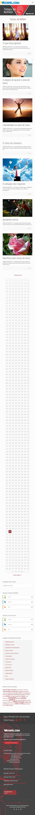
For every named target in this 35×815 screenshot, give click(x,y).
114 (10, 320)
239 (25, 363)
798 (22, 563)
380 (16, 414)
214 (22, 354)
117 (19, 320)
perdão (23, 698)
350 (22, 403)
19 (13, 286)
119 (25, 320)
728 (28, 537)
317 (19, 391)
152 (28, 331)
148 (16, 331)
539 (13, 471)
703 (25, 528)
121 (7, 323)
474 (10, 448)
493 (19, 454)
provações (5, 702)
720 (28, 534)
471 (25, 446)
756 (16, 548)
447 (25, 437)
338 (10, 400)
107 (13, 317)
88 (28, 308)
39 (25, 291)
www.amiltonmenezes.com (13, 760)
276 (16, 377)
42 (10, 294)
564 (16, 480)
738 (10, 543)
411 (13, 426)
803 (13, 565)
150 (22, 331)
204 (16, 351)
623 (25, 500)
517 (19, 463)
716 (16, 534)
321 (7, 394)
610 (10, 497)
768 (28, 551)
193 (7, 348)
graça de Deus (26, 694)
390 (22, 417)
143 (25, 328)
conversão (14, 693)
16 (28, 283)
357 (19, 406)
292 (16, 383)
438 (22, 434)
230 (22, 360)
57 (6, 300)
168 (28, 337)
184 (28, 343)
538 (10, 471)
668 (16, 517)
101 (19, 314)
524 (16, 466)
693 (19, 525)
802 (10, 565)
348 (16, 403)
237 (19, 363)
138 (10, 328)
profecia (23, 700)
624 (28, 500)
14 (22, 283)
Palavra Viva (8, 667)
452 (16, 440)
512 (28, 460)
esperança (5, 694)
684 (16, 523)
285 (19, 380)
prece (12, 699)
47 (25, 294)
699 (13, 528)
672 (28, 517)
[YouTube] (18, 809)
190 (22, 346)
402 (10, 423)
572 (16, 483)
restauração (9, 702)
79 (25, 306)
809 (7, 568)
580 (16, 486)
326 (22, 394)
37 (19, 291)
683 (13, 523)
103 (25, 314)
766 (22, 551)
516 (16, 463)
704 (28, 528)
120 (28, 320)
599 (25, 491)
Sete (6, 676)
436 (16, 434)
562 (10, 480)
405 (19, 423)
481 (7, 451)
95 (25, 311)
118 (22, 320)
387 (13, 417)
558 (22, 477)
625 (7, 503)
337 (7, 400)
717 (19, 534)
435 (13, 434)
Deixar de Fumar (9, 650)
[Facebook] (16, 809)
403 (13, 423)
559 (25, 477)
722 (10, 537)
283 (13, 380)
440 (28, 434)
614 (22, 497)
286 (22, 380)
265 (7, 374)
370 (10, 411)
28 (16, 288)
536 (28, 468)
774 (22, 554)
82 (10, 308)
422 (22, 428)
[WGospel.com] (10, 2)
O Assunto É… (8, 662)
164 (16, 337)
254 (22, 368)
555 (13, 477)
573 (19, 483)
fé (13, 694)
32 (28, 288)
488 (28, 451)
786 (10, 560)
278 (22, 377)
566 (22, 480)
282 (10, 380)
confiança (14, 691)
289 (7, 383)
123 (13, 323)
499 (13, 457)
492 (16, 454)
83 (13, 308)
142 (22, 328)
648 (28, 508)
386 (10, 417)
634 (10, 506)
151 (25, 331)
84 (16, 308)
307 (13, 388)
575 (25, 483)
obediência (17, 696)
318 (22, 391)
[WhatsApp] (14, 809)
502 (22, 457)
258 (10, 371)
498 (10, 457)
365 (19, 408)
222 (22, 357)
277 (19, 377)
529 (7, 468)
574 (22, 483)
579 (13, 486)
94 (22, 311)
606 (22, 494)
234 (10, 363)
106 (10, 317)
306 (10, 388)
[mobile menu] (32, 2)
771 (13, 554)
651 (13, 511)
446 (22, 437)
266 (10, 374)
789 (19, 560)
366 (22, 408)
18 (9, 286)
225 (7, 360)
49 (7, 297)
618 (10, 500)
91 (13, 311)
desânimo (26, 693)
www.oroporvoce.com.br (17, 754)
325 (19, 394)
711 (25, 531)
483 (13, 451)
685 (19, 523)
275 (13, 377)
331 (13, 397)
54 (22, 297)
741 (19, 543)
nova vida (12, 696)
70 (22, 303)
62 (22, 300)
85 (19, 308)
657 (7, 514)
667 (13, 517)
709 (19, 531)
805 (19, 565)
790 (22, 560)
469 (19, 446)
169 (7, 340)
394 (10, 420)
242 (10, 366)
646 (22, 508)
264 (28, 371)
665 (7, 517)
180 (16, 343)
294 (22, 383)
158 (22, 334)
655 (25, 511)
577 (7, 486)
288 (28, 380)
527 (25, 466)
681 (7, 523)
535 (25, 468)
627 (13, 503)
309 (19, 388)
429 (19, 431)
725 (19, 537)
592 (28, 488)
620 (16, 500)
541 (19, 471)
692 (16, 525)
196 (16, 348)
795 (13, 563)
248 (28, 366)
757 (19, 548)
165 (19, 337)
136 (28, 326)
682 (10, 523)
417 (7, 428)
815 (25, 568)
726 (22, 537)
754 (10, 548)
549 (19, 474)
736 (28, 540)
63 (25, 300)
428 (16, 431)
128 (28, 323)
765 (19, 551)
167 (25, 337)
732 (16, 540)
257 (7, 371)
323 (13, 394)
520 (28, 463)
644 (16, 508)
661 (19, 514)
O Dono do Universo (12, 143)
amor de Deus (7, 689)
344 (28, 400)
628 (16, 503)
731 (13, 540)
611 (13, 497)
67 (13, 303)
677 (19, 520)
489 (7, 454)
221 (19, 357)
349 (19, 403)
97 (6, 314)
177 (7, 343)
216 (28, 354)
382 (22, 414)
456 (28, 440)
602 (10, 494)
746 (10, 545)
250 (10, 368)
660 (16, 514)
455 (25, 440)
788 (16, 560)
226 (10, 360)
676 (16, 520)
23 (25, 286)
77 (19, 306)
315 (13, 391)
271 (25, 374)
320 (28, 391)
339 (13, 400)
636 (16, 506)
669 (19, 517)
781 (19, 557)
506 (10, 460)
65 (7, 303)
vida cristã (19, 704)
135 (25, 326)
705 (7, 531)
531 (13, 468)
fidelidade (10, 694)
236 (16, 363)
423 (25, 428)
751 (25, 545)
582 (22, 486)
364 (16, 408)
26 (10, 288)
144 (28, 328)
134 (22, 326)
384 (28, 414)
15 (25, 283)
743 (25, 543)
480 (28, 448)
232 (28, 360)
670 (22, 517)
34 (10, 291)
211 (13, 354)
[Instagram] (21, 809)
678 (22, 520)
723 (13, 537)
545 (7, 474)
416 (28, 426)
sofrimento (6, 704)
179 (13, 343)
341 (19, 400)
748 (16, 545)
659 (13, 514)
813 (19, 568)
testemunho (11, 704)
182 (22, 343)
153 (7, 334)
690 (10, 525)
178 (10, 343)
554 (10, 477)
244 (16, 366)
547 (13, 474)
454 (22, 440)
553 (7, 477)
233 (7, 363)
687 (25, 523)
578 (10, 486)
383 (25, 414)
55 (25, 297)
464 (28, 443)
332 (16, 397)
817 (13, 571)
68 (16, 303)
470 (22, 446)
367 (25, 408)
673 (7, 520)
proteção (28, 700)
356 (16, 406)
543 (25, 471)
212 (16, 354)
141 (19, 328)
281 (7, 380)
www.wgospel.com (15, 756)
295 (25, 383)
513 (7, 463)
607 (25, 494)
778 (10, 557)
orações (12, 697)
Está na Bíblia (8, 656)
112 (28, 317)
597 (19, 491)
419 (13, 428)
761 (7, 551)
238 (22, 363)
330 (10, 397)
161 (7, 337)
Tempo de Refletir (9, 679)
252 (16, 368)
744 (28, 543)
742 (22, 543)
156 (16, 334)
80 (28, 306)
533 (19, 468)
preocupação (18, 700)
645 (19, 508)
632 (28, 503)
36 (16, 291)
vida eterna (27, 704)
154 (10, 334)
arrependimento (19, 689)
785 (7, 560)
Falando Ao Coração (10, 659)
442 (10, 437)
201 (7, 351)
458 (10, 443)
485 (19, 451)
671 (25, 517)
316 (16, 391)
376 (28, 411)
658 (10, 514)
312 (28, 388)
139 (13, 328)
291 (13, 383)
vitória (4, 705)
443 (13, 437)
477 (19, 448)
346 (10, 403)
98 (10, 314)
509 (19, 460)
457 (7, 443)
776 (28, 554)
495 (25, 454)
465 (7, 446)
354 (10, 406)
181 (19, 343)
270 (22, 374)
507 (13, 460)
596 (16, 491)
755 (13, 548)
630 (22, 503)
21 (19, 286)
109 (19, 317)
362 (10, 408)
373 (19, 411)
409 (7, 426)
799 (25, 563)
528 (28, 466)
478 (22, 448)
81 (6, 308)
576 (28, 483)
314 (10, 391)
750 (22, 545)
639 (25, 506)
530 (10, 468)
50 (10, 297)
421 (19, 428)
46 (22, 294)
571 (13, 483)
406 (22, 423)
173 (19, 340)
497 (7, 457)
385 (7, 417)
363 (13, 408)
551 (25, 474)
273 (7, 377)
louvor (4, 696)
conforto (9, 693)
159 (25, 334)
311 (25, 388)
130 (10, 326)
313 (7, 391)
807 (25, 565)
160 (28, 334)
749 (19, 545)
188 (16, 346)
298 (10, 386)
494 (22, 454)
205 (19, 351)
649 (7, 511)
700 (16, 528)
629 (19, 503)
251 (13, 368)
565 (19, 480)
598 (22, 491)
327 (25, 394)
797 (19, 563)
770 (10, 554)
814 (22, 568)
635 (13, 506)
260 (16, 371)
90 (10, 311)
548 (16, 474)
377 (7, 414)
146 (10, 331)
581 (19, 486)
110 (22, 317)
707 (13, 531)
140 (16, 328)
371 (13, 411)
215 (25, 354)
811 (13, 568)
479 (25, 448)
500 (16, 457)
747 (13, 545)
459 (13, 443)
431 (25, 431)
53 (19, 297)
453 (19, 440)
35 (13, 291)
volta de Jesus (9, 705)
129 (7, 326)
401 (7, 423)
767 (25, 551)
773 (19, 554)
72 (28, 303)
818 (16, 571)
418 (10, 428)
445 (19, 437)
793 (7, 563)
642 (10, 508)
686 (22, 523)
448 (28, 437)
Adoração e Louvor (9, 644)
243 (13, 366)
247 (25, 366)
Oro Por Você (8, 664)
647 (25, 508)
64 (28, 300)
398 (22, 420)
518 (22, 463)
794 (10, 563)
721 (7, 537)
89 (7, 311)
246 (22, 366)
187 (13, 346)
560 (28, 477)
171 (13, 340)
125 (19, 323)
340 (16, 400)
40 (28, 291)
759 (25, 548)
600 (28, 491)
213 (19, 354)
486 (22, 451)
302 (22, 386)
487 (25, 451)
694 (22, 525)
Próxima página (17, 575)
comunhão (7, 691)
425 (7, 431)
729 (7, 540)
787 (13, 560)
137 (7, 328)
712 (28, 531)
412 (16, 426)
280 (28, 377)
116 (16, 320)
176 (28, 340)
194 (10, 348)
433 (7, 434)
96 (28, 311)
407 (25, 423)
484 (16, 451)
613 (19, 497)
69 (19, 303)
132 (16, 326)
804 (16, 565)
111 (25, 317)
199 (25, 348)
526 (22, 466)
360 (28, 406)
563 (13, 480)
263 (25, 371)
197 (19, 348)
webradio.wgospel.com (14, 762)
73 (6, 306)
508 (16, 460)
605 (19, 494)
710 (22, 531)
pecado (19, 698)
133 (19, 326)
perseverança (6, 700)
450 (10, 440)
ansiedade (13, 689)
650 (10, 511)
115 (13, 320)
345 (7, 403)
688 (28, 523)
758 (22, 548)
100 (16, 314)
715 (13, 534)
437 (19, 434)
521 (7, 466)
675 (13, 520)
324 (16, 394)
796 (16, 563)
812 (16, 568)
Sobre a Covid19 (23, 802)
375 (25, 411)
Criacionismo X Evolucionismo (12, 647)
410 (10, 426)
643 (13, 508)
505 (7, 460)
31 (25, 288)
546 (10, 474)
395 (13, 420)
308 (16, 388)
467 (13, 446)
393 (7, 420)
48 (28, 294)
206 (22, 351)
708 (16, 531)
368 (28, 408)
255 (25, 368)
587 (13, 488)
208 (28, 351)
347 (13, 403)
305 (7, 388)
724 (16, 537)
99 (13, 314)
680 (28, 520)
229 (19, 360)
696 (28, 525)
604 (16, 494)
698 (10, 528)
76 (16, 306)
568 (28, 480)
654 (22, 511)
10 (9, 283)
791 (25, 560)
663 (25, 514)
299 (13, 386)
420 (16, 428)
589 (19, 488)
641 (7, 508)
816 (28, 568)
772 (16, 554)
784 (28, 557)
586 (10, 488)
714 (10, 534)
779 (13, 557)
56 (28, 297)
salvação (20, 702)
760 (28, 548)
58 (10, 300)
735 (25, 540)
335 (25, 397)
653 (19, 511)
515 (13, 463)
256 (28, 368)
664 (28, 514)
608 (28, 494)
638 (22, 506)
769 (7, 554)
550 (22, 474)
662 (22, 514)
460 (16, 443)
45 (19, 294)
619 (13, 500)
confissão (5, 693)
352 (28, 403)
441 (7, 437)
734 (22, 540)
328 (28, 394)
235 (13, 363)
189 (19, 346)
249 (7, 368)
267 (13, 374)
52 (16, 297)
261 (19, 371)
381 (19, 414)
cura (23, 693)
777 (7, 557)
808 (28, 565)
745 (7, 545)
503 (25, 457)
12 (16, 283)
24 (28, 286)
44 (16, 294)
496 (28, 454)
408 (28, 423)
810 (10, 568)
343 (25, 400)
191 (25, 346)
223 (25, 357)
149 (19, 331)
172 (16, 340)
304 (28, 386)
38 (22, 291)
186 (10, 346)
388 (16, 417)
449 (7, 440)
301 (19, 386)
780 (16, 557)
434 (10, 434)
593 (7, 491)
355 (13, 406)
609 (7, 497)
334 (22, 397)
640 (28, 506)
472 (28, 446)
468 (16, 446)
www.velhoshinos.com (16, 757)
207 (25, 351)
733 (19, 540)
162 (10, 337)
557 (19, 477)
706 (10, 531)
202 (10, 351)
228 (16, 360)
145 (7, 331)
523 (13, 466)
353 (7, 406)
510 (22, 460)
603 (13, 494)
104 (28, 314)
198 (22, 348)
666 (10, 517)
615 (25, 497)
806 (22, 565)
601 (7, 494)
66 (10, 303)
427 (13, 431)
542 (22, 471)
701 (19, 528)
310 (22, 388)
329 (7, 397)
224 (28, 357)
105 (7, 317)
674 (10, 520)
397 (19, 420)
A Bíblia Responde (9, 642)
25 (7, 288)
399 (25, 420)
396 (16, 420)
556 (16, 477)
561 (7, 480)
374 (22, 411)
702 (22, 528)
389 (19, 417)
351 (25, 403)
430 (22, 431)
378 (10, 414)
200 (28, 348)
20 (16, 286)
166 (22, 337)
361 (7, 408)
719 (25, 534)
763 (13, 551)
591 (25, 488)
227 (13, 360)
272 (28, 374)
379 (13, 414)
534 (22, 468)
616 (28, 497)
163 (13, 337)
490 (10, 454)
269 (19, 374)
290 (10, 383)
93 (19, 311)
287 (25, 380)
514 (10, 463)
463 (25, 443)
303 (25, 386)
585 (7, 488)
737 (7, 543)
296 (28, 383)
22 (22, 286)
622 (22, 500)
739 (13, 543)
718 (22, 534)
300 (16, 386)
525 (19, 466)
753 (7, 548)
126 (22, 323)
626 (10, 503)
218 (10, 357)
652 (16, 511)
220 (16, 357)
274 (10, 377)
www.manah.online (14, 759)
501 (19, 457)
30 (22, 288)
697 (7, 528)
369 (7, 411)
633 (7, 506)
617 (7, 500)
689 (7, 525)
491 (13, 454)
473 (7, 448)
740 (16, 543)
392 (28, 417)
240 (28, 363)
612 (16, 497)
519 (25, 463)
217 (7, 357)
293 (19, 383)
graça (20, 694)
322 (10, 394)
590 (22, 488)
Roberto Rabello (9, 670)
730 (10, 540)
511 (25, 460)
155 (13, 334)
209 (7, 354)
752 (28, 545)
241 (7, 366)
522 (10, 466)
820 (22, 571)
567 (25, 480)
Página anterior (18, 275)
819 (19, 571)
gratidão (16, 694)
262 (22, 371)
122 (10, 323)
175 (25, 340)
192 (28, 346)
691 (13, 525)
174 (22, 340)
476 (16, 448)
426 (10, 431)
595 (13, 491)
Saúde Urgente (8, 673)
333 (19, 397)
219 (13, 357)
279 (25, 377)
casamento (25, 689)
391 (25, 417)
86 (22, 308)
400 (28, 420)
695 (25, 525)
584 (28, 486)
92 (16, 311)
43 (13, 294)
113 (7, 320)
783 (25, 557)
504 (28, 457)
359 (25, 406)
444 (16, 437)
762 (10, 551)
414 (22, 426)
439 (25, 434)
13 (19, 283)
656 (28, 511)
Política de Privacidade (13, 802)
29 (19, 288)
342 (22, 400)
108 (16, 317)
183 (25, 343)
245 (19, 366)
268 (16, 374)
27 (13, 288)
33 (7, 291)
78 (22, 306)
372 (16, 411)
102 (22, 314)
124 (16, 323)
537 (7, 471)
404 (16, 423)
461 (19, 443)
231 (25, 360)
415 (25, 426)
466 (10, 446)
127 (25, 323)
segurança (28, 702)
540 (16, 471)
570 (10, 483)
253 (19, 368)
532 (16, 468)
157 (19, 334)
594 (10, 491)
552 (28, 474)
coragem (19, 693)
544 (28, 471)
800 (28, 563)
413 (19, 426)
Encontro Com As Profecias (11, 653)
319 (25, 391)
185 (7, 346)
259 (13, 371)
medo (8, 696)
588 (16, 488)
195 (13, 348)
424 (28, 428)
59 (13, 300)
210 (10, 354)
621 (19, 500)
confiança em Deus (23, 691)
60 (16, 300)
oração (23, 696)
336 (28, 397)
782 (22, 557)
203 (13, 351)
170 (10, 340)
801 (7, 565)
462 (22, 443)
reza (15, 701)
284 (16, 380)
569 (7, 483)
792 (28, 560)
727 (25, 537)
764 (16, 551)
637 (19, 506)
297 (7, 386)
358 (22, 406)
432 (28, 431)
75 (13, 306)
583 (25, 486)
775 (25, 554)
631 (25, 503)
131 (13, 326)
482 (10, 451)
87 (25, 308)
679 (25, 520)
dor (30, 693)
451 (13, 440)
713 (7, 534)
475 (13, 448)
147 (13, 331)
